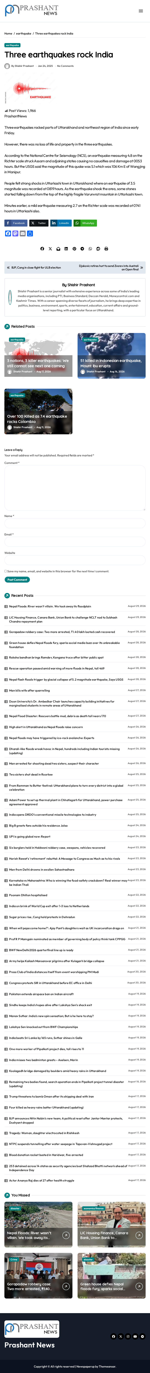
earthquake (12, 45)
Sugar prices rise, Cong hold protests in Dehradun (42, 917)
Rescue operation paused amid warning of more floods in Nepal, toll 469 (56, 668)
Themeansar (107, 1366)
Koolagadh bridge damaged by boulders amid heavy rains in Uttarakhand (57, 1071)
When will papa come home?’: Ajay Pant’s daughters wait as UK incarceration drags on (66, 928)
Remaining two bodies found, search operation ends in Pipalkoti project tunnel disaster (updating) (66, 1084)
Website (9, 553)
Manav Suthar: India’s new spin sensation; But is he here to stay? (51, 1016)
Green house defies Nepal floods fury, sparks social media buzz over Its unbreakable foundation (64, 645)
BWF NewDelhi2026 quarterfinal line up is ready (41, 950)
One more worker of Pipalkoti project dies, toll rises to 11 (46, 1049)
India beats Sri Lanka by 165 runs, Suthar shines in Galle (45, 1038)
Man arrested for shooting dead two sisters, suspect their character (54, 763)
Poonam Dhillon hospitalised (28, 895)
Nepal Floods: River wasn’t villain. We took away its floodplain (50, 606)
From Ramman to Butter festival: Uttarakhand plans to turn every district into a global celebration (66, 787)
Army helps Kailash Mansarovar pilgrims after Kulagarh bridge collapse (56, 961)
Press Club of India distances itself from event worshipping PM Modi (54, 972)
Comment (12, 463)
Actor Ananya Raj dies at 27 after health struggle (41, 1180)
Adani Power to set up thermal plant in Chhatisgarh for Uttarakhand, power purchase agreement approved (66, 802)
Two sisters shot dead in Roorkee (31, 774)
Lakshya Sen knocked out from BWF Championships (43, 1027)
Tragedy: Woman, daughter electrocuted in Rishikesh (44, 1133)
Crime (14, 1259)
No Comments (65, 66)
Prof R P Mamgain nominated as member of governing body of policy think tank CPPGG (67, 939)
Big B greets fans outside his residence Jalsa (38, 825)
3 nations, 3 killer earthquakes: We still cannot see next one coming (38, 363)
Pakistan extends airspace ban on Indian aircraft (41, 994)
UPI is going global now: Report (29, 836)
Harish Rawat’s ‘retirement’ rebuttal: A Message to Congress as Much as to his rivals (64, 858)
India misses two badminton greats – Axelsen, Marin (43, 1060)
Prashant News (29, 1344)
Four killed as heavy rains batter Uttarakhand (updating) (46, 1107)
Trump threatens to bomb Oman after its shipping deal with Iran (51, 1096)
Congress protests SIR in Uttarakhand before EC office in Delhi (50, 983)
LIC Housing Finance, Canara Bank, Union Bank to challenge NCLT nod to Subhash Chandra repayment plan (63, 619)
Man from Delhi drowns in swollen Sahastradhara (41, 869)
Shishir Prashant (81, 284)
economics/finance (94, 1208)
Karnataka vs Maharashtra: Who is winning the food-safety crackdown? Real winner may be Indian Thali (68, 882)
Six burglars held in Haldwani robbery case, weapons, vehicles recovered (57, 847)
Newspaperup (85, 1366)
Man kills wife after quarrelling (29, 690)
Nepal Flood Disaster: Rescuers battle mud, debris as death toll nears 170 (57, 716)
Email (9, 534)
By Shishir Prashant (22, 66)
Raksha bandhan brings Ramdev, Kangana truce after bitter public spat (56, 657)
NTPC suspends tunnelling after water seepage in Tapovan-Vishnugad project (60, 1144)
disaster (15, 1208)
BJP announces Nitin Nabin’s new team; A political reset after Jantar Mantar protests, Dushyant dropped (66, 1120)
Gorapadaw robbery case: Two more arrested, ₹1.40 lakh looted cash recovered (62, 632)
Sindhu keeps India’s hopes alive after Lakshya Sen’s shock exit (50, 1005)
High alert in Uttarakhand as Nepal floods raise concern (46, 727)
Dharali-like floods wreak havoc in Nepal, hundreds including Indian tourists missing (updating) (64, 751)
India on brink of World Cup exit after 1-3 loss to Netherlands (49, 906)
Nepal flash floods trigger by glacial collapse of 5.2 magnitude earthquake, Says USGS (66, 679)
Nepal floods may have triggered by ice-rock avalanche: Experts (51, 738)
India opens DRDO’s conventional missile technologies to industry (52, 814)
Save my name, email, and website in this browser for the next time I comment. (58, 571)
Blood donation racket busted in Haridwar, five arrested (46, 1155)
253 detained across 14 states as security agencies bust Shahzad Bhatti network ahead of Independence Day (68, 1168)
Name (9, 516)
